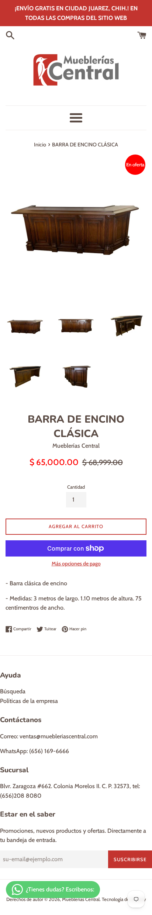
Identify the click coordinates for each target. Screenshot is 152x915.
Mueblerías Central (81, 899)
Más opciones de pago (76, 563)
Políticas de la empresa (29, 700)
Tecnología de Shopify (124, 899)
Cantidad (76, 487)
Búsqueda (12, 691)
